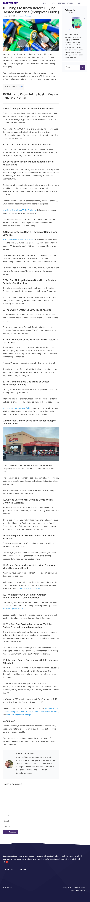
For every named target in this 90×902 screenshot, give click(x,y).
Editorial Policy (79, 888)
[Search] (82, 67)
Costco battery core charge (18, 715)
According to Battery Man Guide (17, 408)
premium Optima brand (13, 609)
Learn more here (70, 57)
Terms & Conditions (78, 890)
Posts (52, 3)
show (20, 86)
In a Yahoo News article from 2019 (18, 240)
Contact (22, 869)
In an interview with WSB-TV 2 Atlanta (19, 210)
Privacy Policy (67, 888)
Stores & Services (65, 3)
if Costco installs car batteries (45, 712)
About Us (9, 869)
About (80, 3)
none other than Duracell (29, 588)
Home (44, 3)
